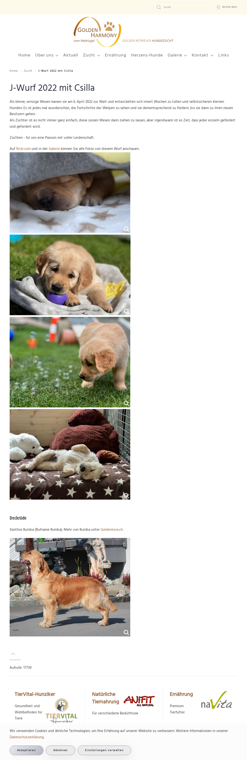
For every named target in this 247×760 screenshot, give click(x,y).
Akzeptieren (26, 750)
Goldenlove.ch (112, 530)
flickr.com (23, 149)
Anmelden (229, 7)
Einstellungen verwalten (104, 750)
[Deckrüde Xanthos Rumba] (70, 587)
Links (223, 55)
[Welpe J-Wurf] (70, 192)
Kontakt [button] (200, 55)
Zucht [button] (89, 55)
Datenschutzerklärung (27, 737)
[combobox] (182, 7)
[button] (13, 653)
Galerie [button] (175, 55)
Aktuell (70, 55)
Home (24, 55)
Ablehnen (60, 750)
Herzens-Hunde (147, 55)
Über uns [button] (44, 55)
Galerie (54, 149)
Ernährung (115, 55)
